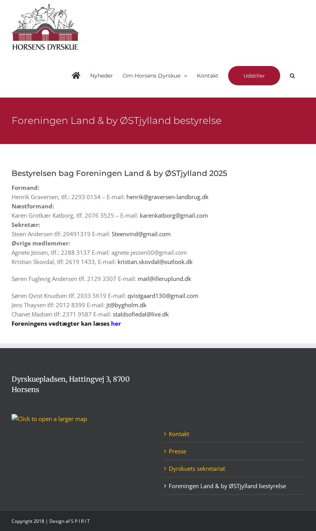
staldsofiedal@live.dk (141, 314)
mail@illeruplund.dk (164, 278)
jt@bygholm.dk (126, 305)
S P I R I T (80, 521)
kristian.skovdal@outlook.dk (155, 262)
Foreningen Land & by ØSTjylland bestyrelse (227, 486)
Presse (177, 451)
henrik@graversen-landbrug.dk (167, 197)
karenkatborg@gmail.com (174, 215)
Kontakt (179, 434)
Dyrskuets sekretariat (197, 468)
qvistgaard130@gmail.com (163, 295)
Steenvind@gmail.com (141, 234)
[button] (292, 75)
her (116, 323)
